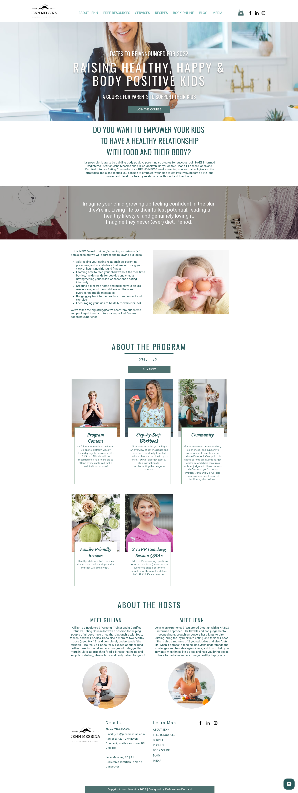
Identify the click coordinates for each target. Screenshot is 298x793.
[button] (117, 12)
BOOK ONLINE (161, 750)
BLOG (156, 755)
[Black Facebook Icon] (250, 13)
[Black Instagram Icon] (263, 13)
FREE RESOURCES (164, 734)
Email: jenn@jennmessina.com (125, 734)
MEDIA (157, 760)
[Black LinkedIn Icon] (256, 13)
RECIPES (158, 745)
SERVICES (159, 740)
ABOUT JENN (161, 729)
